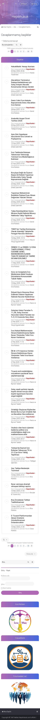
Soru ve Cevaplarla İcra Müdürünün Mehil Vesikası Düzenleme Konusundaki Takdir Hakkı (22, 275)
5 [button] (23, 51)
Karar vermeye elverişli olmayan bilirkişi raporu (21, 485)
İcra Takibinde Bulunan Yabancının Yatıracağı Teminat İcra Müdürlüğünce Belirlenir (22, 155)
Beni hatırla (7, 588)
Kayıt (8, 570)
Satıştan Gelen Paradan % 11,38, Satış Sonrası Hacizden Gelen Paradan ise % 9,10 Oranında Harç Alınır (22, 313)
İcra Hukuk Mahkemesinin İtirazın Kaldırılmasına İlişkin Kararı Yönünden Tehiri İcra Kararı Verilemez (22, 333)
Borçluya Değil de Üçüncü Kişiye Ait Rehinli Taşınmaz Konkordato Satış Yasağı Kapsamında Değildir (22, 176)
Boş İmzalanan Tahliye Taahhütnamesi (20, 501)
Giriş (3, 570)
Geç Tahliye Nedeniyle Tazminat (20, 469)
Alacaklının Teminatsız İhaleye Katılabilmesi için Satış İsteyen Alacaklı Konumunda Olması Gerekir (22, 83)
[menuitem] (34, 4)
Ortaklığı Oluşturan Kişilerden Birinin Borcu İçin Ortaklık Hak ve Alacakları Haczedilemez (23, 411)
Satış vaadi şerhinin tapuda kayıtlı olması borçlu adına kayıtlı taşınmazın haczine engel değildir (22, 392)
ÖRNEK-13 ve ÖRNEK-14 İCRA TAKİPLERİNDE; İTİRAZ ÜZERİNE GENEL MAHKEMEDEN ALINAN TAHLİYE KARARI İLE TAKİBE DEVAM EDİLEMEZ (23, 252)
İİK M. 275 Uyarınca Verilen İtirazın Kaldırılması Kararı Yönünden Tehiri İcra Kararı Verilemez (22, 354)
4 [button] (20, 51)
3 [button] (17, 51)
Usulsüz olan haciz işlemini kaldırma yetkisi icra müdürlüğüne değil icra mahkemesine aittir (22, 431)
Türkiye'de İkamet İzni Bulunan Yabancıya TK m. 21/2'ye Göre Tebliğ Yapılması (21, 451)
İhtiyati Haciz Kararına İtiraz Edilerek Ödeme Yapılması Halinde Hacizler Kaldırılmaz (22, 294)
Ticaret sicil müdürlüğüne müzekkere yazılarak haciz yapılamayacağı (22, 373)
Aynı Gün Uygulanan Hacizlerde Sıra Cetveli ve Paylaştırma (21, 136)
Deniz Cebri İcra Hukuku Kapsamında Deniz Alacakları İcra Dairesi (23, 102)
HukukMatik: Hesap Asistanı (22, 66)
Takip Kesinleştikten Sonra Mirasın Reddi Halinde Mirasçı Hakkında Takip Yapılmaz (23, 213)
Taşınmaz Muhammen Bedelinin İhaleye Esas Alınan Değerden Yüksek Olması (23, 195)
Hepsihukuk (30, 69)
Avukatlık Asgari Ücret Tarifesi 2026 (20, 119)
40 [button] (28, 51)
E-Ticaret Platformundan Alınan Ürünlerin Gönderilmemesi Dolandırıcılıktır (21, 519)
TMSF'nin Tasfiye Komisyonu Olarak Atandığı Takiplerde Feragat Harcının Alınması (23, 231)
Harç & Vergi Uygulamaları (23, 241)
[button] (8, 51)
